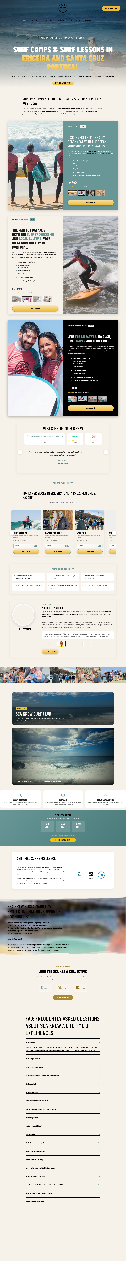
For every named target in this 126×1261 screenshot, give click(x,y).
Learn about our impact (15, 939)
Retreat (61, 20)
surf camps (72, 1047)
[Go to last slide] (1, 675)
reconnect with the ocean (87, 141)
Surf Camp (49, 20)
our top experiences (63, 483)
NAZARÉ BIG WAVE (53, 533)
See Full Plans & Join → (63, 840)
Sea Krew (19, 867)
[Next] (106, 452)
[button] (12, 675)
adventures (91, 1047)
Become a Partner (63, 998)
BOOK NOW (89, 202)
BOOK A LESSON (111, 8)
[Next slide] (124, 675)
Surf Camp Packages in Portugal (45, 99)
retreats (78, 1047)
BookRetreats (28, 933)
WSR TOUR (81, 533)
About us (35, 20)
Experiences (75, 20)
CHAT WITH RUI (51, 651)
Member (88, 20)
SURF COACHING (20, 533)
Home (25, 20)
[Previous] (20, 452)
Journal (100, 20)
